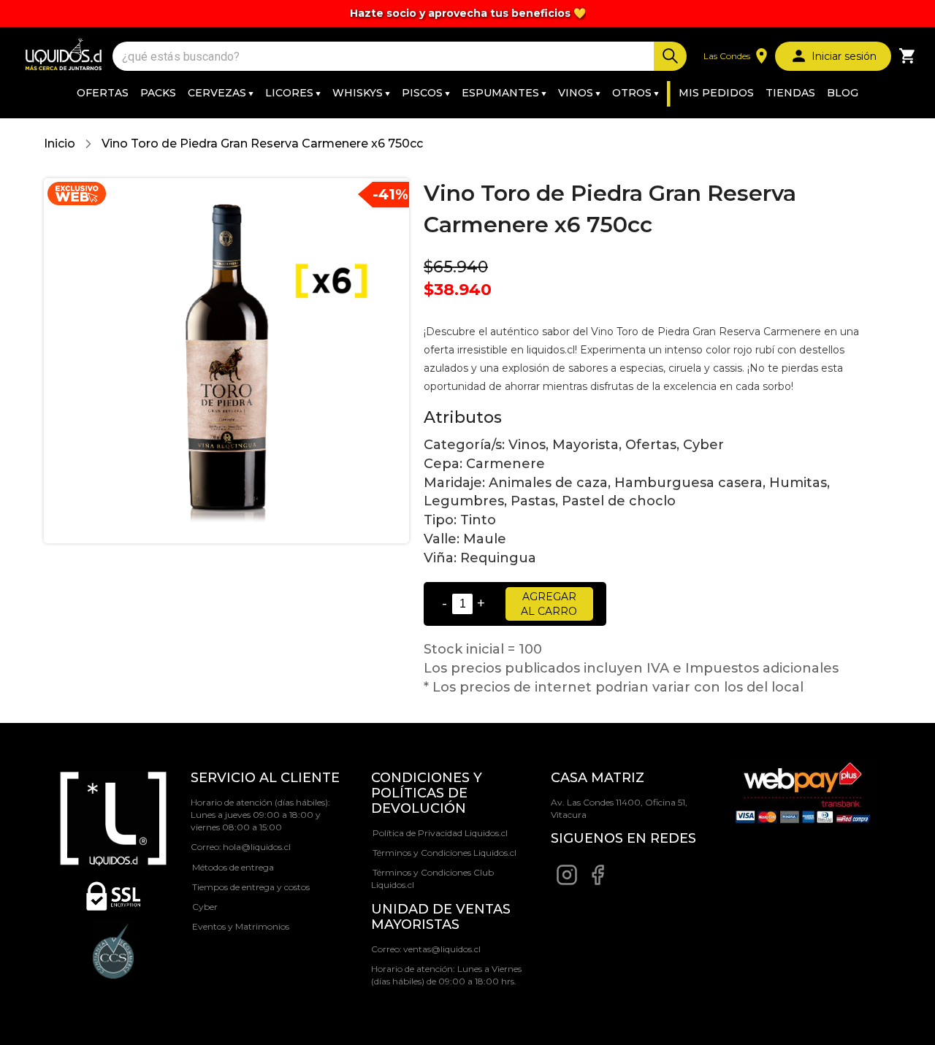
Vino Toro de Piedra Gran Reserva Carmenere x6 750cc (262, 143)
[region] (467, 13)
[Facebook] (597, 882)
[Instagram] (567, 882)
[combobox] (385, 57)
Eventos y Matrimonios (240, 926)
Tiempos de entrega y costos (251, 886)
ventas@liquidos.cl (442, 948)
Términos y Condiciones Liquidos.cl (444, 852)
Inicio (59, 143)
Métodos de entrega (233, 867)
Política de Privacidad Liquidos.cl (440, 832)
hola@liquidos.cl (257, 846)
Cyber (205, 906)
